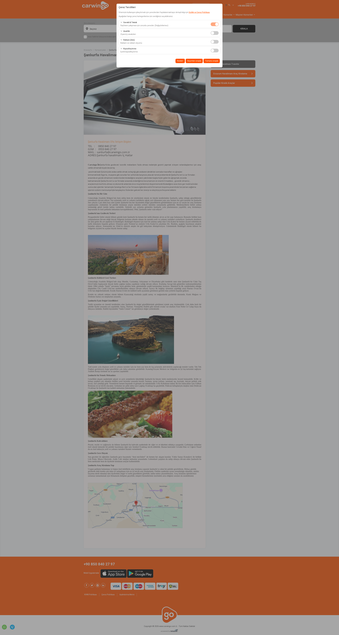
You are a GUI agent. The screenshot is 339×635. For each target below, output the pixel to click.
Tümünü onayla (211, 61)
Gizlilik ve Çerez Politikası (199, 12)
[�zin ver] (215, 32)
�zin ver (215, 33)
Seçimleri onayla (194, 61)
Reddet (180, 61)
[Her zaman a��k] (215, 24)
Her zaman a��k (215, 24)
